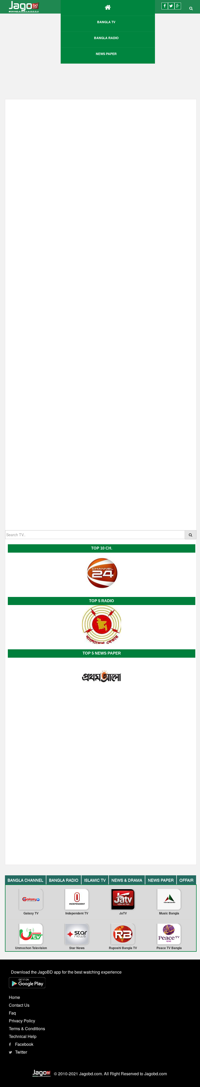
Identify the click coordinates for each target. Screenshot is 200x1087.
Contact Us (19, 1005)
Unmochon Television (31, 947)
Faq (12, 1013)
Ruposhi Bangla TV (123, 947)
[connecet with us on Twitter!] (171, 6)
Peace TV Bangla (169, 947)
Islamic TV (95, 880)
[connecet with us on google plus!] (178, 6)
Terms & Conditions (27, 1028)
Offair (186, 880)
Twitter (21, 1052)
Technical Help (22, 1036)
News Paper (106, 53)
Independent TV (76, 913)
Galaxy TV (31, 913)
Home (14, 997)
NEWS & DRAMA (126, 880)
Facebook (24, 1044)
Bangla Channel (25, 880)
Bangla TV (106, 22)
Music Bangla (169, 913)
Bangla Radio (106, 37)
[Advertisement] (100, 488)
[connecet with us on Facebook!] (165, 6)
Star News (77, 947)
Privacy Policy (22, 1021)
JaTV (123, 913)
